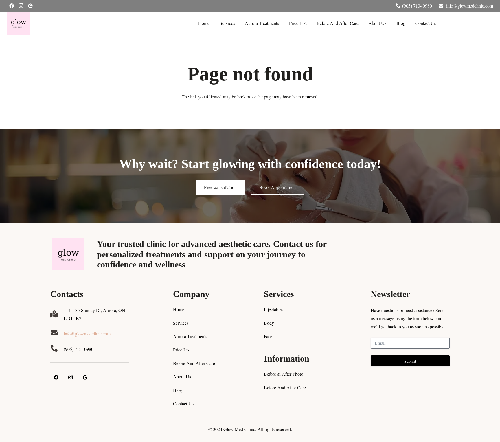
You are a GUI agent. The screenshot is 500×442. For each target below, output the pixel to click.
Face (268, 336)
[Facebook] (11, 5)
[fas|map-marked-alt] (57, 314)
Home (178, 309)
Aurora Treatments (190, 336)
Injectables (273, 309)
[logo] (18, 23)
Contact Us (183, 403)
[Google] (30, 5)
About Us (182, 376)
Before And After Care (194, 363)
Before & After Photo (283, 374)
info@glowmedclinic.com (87, 334)
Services (180, 323)
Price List (181, 349)
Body (269, 323)
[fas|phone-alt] (57, 349)
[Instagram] (20, 5)
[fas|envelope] (57, 333)
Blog (177, 390)
